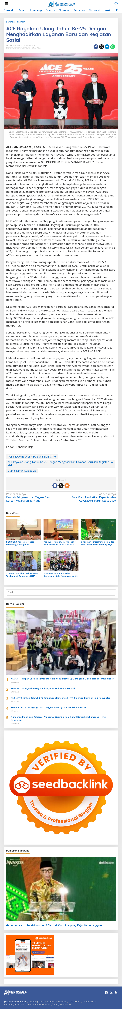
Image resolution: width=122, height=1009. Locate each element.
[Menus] (6, 3)
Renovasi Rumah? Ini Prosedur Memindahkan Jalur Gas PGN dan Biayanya (59, 543)
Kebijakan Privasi (62, 1004)
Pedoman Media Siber (39, 1004)
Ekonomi (9, 48)
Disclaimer (75, 1001)
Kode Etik (88, 1001)
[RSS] (67, 485)
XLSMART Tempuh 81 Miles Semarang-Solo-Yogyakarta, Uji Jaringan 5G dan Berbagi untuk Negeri (61, 574)
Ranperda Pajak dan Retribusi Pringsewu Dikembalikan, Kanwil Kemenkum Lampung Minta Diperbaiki (58, 718)
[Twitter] (61, 485)
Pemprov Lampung (22, 48)
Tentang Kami (37, 1001)
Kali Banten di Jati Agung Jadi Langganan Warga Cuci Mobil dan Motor (49, 707)
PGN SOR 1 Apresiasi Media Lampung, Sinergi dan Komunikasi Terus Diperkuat (20, 543)
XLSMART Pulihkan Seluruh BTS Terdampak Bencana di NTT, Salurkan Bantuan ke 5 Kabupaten (22, 574)
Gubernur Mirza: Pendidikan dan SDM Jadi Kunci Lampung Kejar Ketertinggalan (98, 543)
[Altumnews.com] (61, 4)
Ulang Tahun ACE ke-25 (22, 470)
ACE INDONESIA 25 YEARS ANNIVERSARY (32, 456)
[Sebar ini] (96, 46)
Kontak (50, 1001)
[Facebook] (55, 485)
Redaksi (62, 1001)
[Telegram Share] (107, 46)
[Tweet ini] (101, 46)
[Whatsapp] (112, 46)
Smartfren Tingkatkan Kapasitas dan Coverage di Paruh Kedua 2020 (94, 497)
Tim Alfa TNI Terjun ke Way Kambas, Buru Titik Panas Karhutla (43, 688)
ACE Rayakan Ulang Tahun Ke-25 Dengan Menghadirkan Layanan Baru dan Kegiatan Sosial (60, 463)
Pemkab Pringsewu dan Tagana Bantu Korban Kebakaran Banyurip (29, 497)
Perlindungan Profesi (14, 1004)
